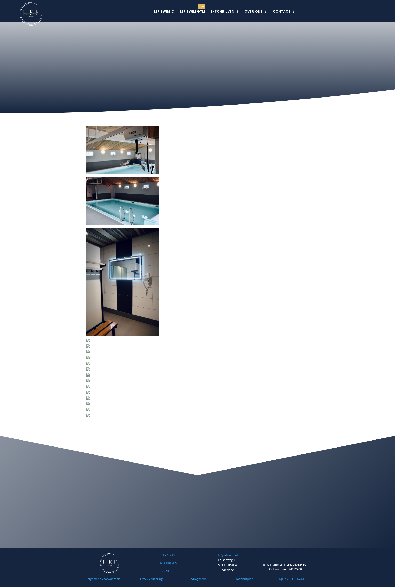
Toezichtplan (244, 579)
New (201, 6)
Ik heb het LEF (195, 536)
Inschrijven (222, 11)
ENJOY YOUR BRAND (291, 579)
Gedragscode (197, 579)
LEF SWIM (168, 555)
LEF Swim (162, 11)
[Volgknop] (339, 11)
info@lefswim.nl (227, 555)
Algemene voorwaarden (103, 579)
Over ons (254, 11)
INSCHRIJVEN (168, 563)
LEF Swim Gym (192, 11)
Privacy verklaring (150, 579)
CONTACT (168, 571)
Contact (282, 11)
